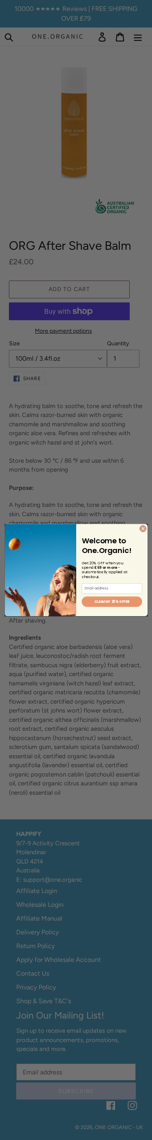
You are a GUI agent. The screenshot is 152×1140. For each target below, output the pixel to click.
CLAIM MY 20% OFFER (111, 601)
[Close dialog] (142, 528)
